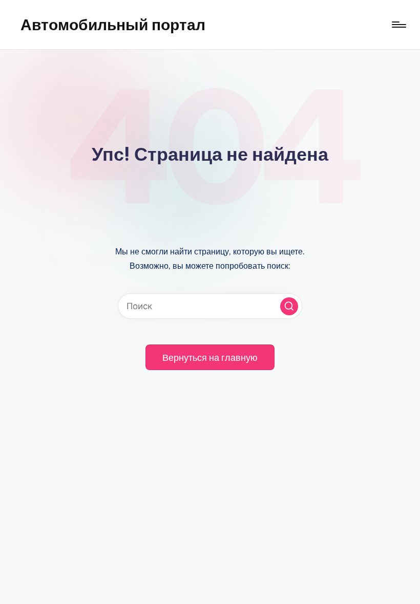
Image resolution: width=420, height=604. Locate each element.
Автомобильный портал (112, 24)
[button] (289, 306)
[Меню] (398, 24)
